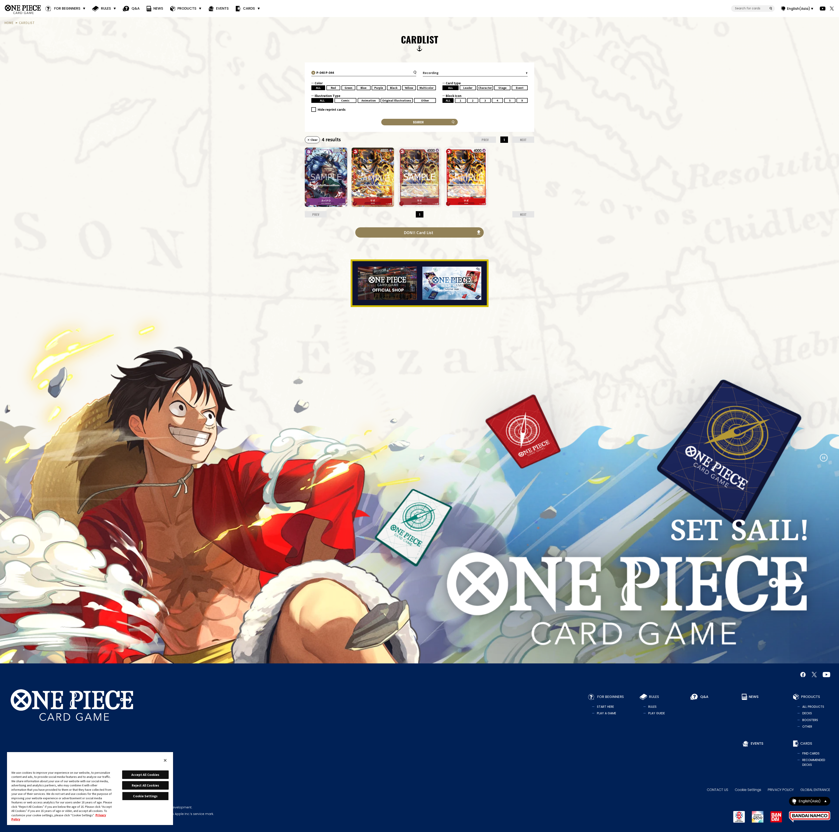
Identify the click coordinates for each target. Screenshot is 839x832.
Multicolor (426, 88)
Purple (378, 88)
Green (348, 88)
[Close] (165, 760)
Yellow (409, 88)
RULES (106, 8)
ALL (318, 88)
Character (485, 88)
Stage (502, 88)
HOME (9, 23)
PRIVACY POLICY (781, 789)
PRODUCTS (186, 8)
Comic (345, 100)
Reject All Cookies (145, 785)
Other (425, 100)
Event (520, 88)
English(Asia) (798, 8)
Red (333, 88)
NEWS (158, 8)
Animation (368, 100)
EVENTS (222, 8)
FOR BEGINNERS (67, 8)
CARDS (249, 8)
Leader (467, 88)
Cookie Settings (748, 789)
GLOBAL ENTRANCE (815, 789)
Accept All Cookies (145, 775)
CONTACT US (717, 789)
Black (393, 88)
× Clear (312, 140)
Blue (363, 88)
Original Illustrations (396, 100)
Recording (431, 73)
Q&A (136, 8)
